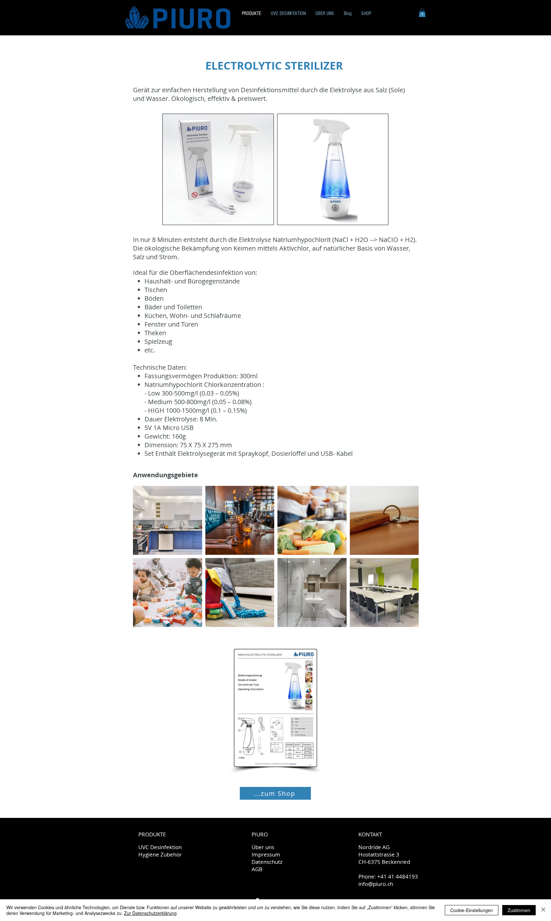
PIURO (260, 834)
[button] (422, 13)
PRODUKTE (152, 834)
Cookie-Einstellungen (471, 910)
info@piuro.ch (375, 883)
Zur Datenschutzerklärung (150, 913)
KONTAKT (370, 834)
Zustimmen (519, 910)
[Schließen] (543, 910)
